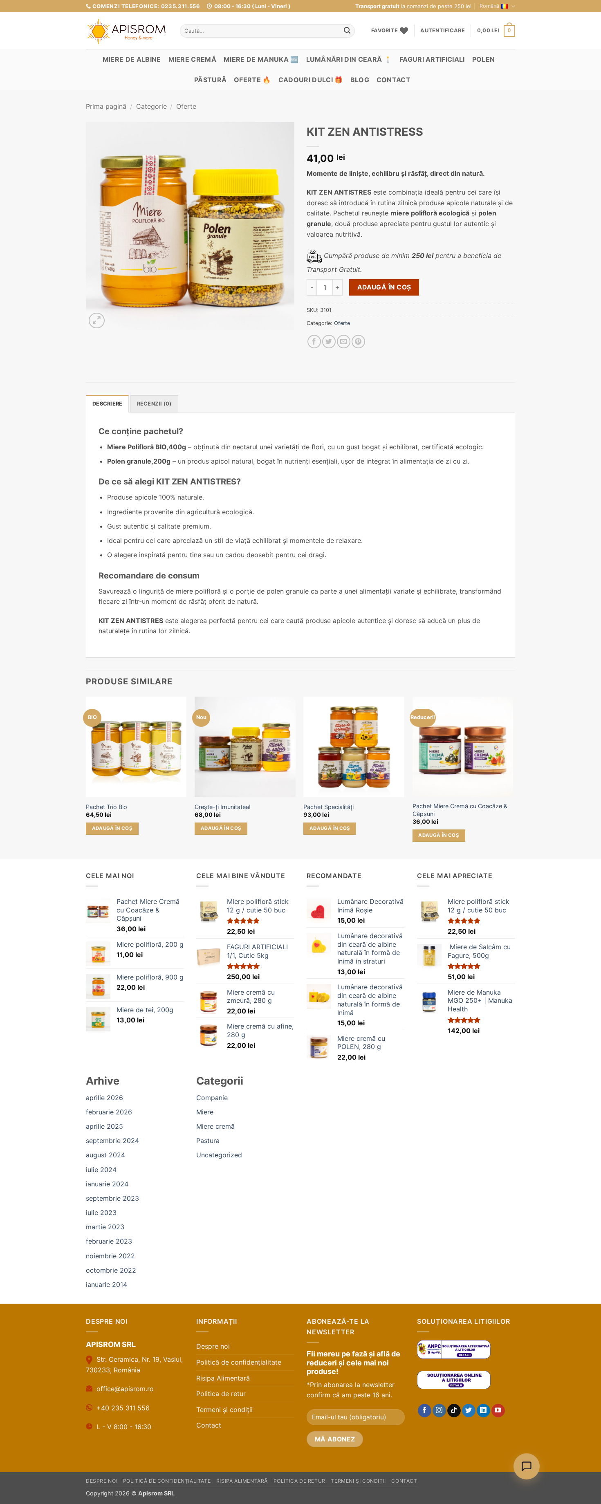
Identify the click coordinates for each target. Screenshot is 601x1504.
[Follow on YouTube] (498, 1411)
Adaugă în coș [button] (112, 828)
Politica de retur (221, 1394)
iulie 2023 (101, 1212)
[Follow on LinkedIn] (483, 1411)
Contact (393, 80)
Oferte (186, 106)
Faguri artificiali (432, 59)
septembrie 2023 (112, 1198)
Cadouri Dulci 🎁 (310, 80)
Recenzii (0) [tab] (154, 404)
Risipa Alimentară (223, 1378)
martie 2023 (105, 1227)
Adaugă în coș (384, 287)
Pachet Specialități (328, 806)
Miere (204, 1112)
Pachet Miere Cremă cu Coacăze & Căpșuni (460, 809)
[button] (442, 30)
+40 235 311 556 (123, 1408)
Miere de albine (132, 59)
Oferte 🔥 (252, 80)
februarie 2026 (109, 1112)
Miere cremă (192, 59)
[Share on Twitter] (329, 341)
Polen (483, 59)
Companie (212, 1098)
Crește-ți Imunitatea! (223, 806)
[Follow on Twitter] (468, 1411)
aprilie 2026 (104, 1098)
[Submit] (347, 31)
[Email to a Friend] (343, 341)
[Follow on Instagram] (439, 1411)
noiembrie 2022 (110, 1256)
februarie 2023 (109, 1241)
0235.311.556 (180, 6)
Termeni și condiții (224, 1409)
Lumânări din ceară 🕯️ (349, 59)
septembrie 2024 (112, 1140)
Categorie (151, 106)
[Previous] (86, 776)
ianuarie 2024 (107, 1184)
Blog (359, 80)
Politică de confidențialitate (238, 1362)
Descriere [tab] (107, 404)
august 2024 (105, 1155)
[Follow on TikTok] (454, 1411)
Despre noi (213, 1346)
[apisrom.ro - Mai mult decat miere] (127, 31)
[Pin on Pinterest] (358, 341)
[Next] (513, 776)
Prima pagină (106, 106)
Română (489, 6)
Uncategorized (219, 1155)
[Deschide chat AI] (527, 1466)
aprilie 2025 (104, 1126)
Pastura (208, 1140)
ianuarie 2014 (106, 1284)
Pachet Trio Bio (106, 806)
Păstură (210, 80)
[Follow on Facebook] (424, 1411)
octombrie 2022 (111, 1270)
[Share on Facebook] (314, 341)
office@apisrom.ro (125, 1389)
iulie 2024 (101, 1170)
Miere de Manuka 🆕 (261, 59)
